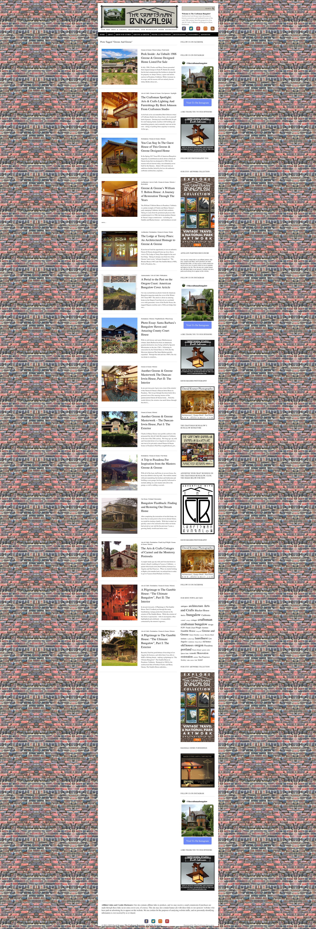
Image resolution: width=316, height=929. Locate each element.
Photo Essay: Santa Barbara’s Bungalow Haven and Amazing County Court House (158, 328)
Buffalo (183, 615)
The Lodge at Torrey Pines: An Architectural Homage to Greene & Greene (158, 240)
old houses (187, 645)
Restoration (144, 184)
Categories (193, 34)
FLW (183, 627)
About (111, 34)
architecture (196, 606)
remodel (192, 653)
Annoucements (145, 275)
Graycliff (198, 631)
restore (196, 657)
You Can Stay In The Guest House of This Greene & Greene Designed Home (157, 147)
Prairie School (196, 650)
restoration (187, 656)
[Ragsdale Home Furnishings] (198, 787)
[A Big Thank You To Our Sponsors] (198, 152)
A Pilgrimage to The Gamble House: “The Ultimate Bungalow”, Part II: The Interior (158, 595)
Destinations (179, 34)
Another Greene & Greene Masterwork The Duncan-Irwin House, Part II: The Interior (157, 376)
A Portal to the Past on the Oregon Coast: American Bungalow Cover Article (156, 283)
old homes (207, 641)
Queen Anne (185, 653)
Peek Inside (165, 50)
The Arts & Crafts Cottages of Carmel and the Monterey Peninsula (158, 552)
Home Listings (156, 50)
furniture (205, 627)
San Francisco (204, 657)
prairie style (206, 650)
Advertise (205, 34)
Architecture (144, 182)
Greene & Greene (141, 34)
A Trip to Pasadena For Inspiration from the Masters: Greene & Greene (158, 463)
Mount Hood (198, 642)
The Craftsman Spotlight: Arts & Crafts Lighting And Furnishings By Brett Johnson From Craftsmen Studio (158, 103)
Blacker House (202, 610)
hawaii (202, 635)
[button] (197, 82)
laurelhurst (201, 638)
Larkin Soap (191, 639)
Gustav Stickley (194, 635)
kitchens (184, 638)
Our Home (164, 456)
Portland (150, 499)
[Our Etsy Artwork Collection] (198, 247)
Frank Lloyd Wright (161, 34)
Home (102, 34)
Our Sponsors (166, 93)
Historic (163, 139)
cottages (194, 620)
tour (196, 660)
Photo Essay (169, 319)
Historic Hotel (209, 635)
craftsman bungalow (194, 624)
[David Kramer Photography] (198, 419)
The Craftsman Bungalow (135, 925)
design (210, 624)
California (205, 615)
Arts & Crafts (145, 93)
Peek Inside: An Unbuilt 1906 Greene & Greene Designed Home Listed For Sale (158, 58)
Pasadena (208, 645)
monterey (191, 642)
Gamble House (188, 630)
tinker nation (190, 660)
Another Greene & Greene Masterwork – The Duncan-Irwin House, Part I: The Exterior (157, 422)
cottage (188, 620)
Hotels (171, 232)
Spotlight (173, 93)
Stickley (183, 660)
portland (186, 649)
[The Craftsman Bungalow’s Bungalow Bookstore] (198, 467)
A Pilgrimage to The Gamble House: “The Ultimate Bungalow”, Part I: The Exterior (158, 641)
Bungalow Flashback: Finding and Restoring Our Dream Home (159, 507)
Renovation (202, 653)
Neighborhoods (159, 319)
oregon (199, 645)
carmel (183, 620)
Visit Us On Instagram (197, 102)
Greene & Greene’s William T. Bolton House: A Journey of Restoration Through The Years (158, 194)
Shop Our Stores (123, 34)
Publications (163, 275)
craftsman (205, 619)
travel (200, 659)
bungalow (193, 614)
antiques (184, 606)
